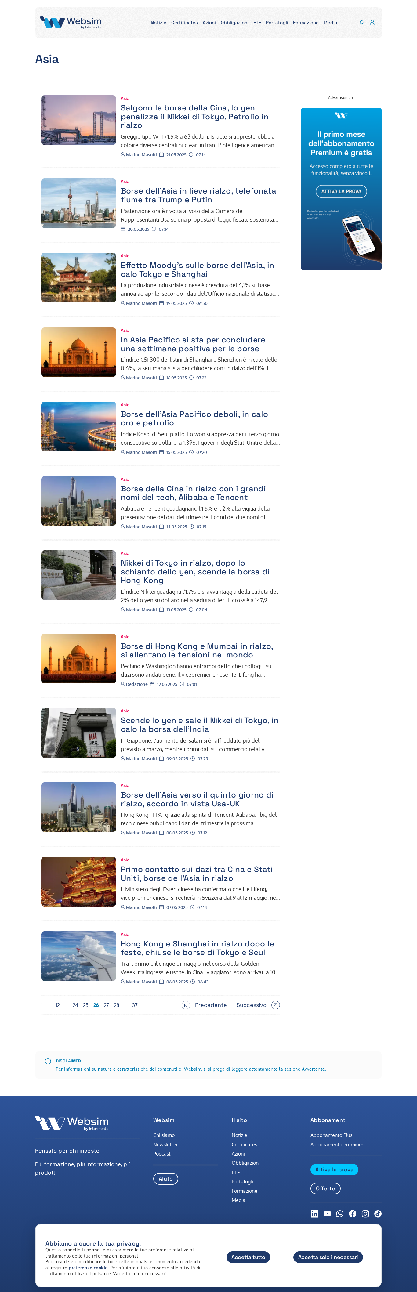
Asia (125, 98)
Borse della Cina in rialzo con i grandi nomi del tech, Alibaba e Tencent (193, 493)
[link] (78, 120)
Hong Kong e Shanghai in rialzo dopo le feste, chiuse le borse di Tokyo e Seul (197, 948)
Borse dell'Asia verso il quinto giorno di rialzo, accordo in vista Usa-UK (197, 799)
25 (86, 1005)
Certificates (244, 1145)
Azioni (238, 1154)
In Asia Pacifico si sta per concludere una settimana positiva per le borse (193, 344)
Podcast (162, 1154)
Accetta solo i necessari (328, 1257)
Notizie (239, 1135)
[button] (158, 22)
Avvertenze (313, 1069)
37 (134, 1005)
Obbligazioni (246, 1163)
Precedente (209, 1005)
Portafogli (242, 1181)
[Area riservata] (372, 22)
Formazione (244, 1191)
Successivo (255, 1005)
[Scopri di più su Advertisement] (341, 189)
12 (58, 1005)
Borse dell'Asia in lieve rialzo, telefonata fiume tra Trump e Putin (198, 195)
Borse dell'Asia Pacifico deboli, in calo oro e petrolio (194, 418)
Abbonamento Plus (331, 1135)
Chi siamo (164, 1135)
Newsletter (165, 1145)
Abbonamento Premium (336, 1145)
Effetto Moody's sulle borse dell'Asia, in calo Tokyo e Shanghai (197, 269)
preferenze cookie (88, 1267)
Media (238, 1200)
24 (75, 1005)
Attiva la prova (334, 1169)
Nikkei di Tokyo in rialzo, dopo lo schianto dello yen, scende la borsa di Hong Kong (195, 571)
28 (116, 1005)
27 (106, 1005)
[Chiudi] (371, 1238)
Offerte (325, 1188)
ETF (236, 1172)
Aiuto (166, 1178)
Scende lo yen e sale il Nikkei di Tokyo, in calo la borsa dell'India (200, 724)
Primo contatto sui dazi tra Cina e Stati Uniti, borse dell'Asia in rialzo (197, 873)
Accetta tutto (248, 1257)
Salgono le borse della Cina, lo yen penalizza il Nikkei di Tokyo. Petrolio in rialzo (195, 116)
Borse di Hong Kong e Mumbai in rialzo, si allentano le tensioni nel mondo (197, 650)
